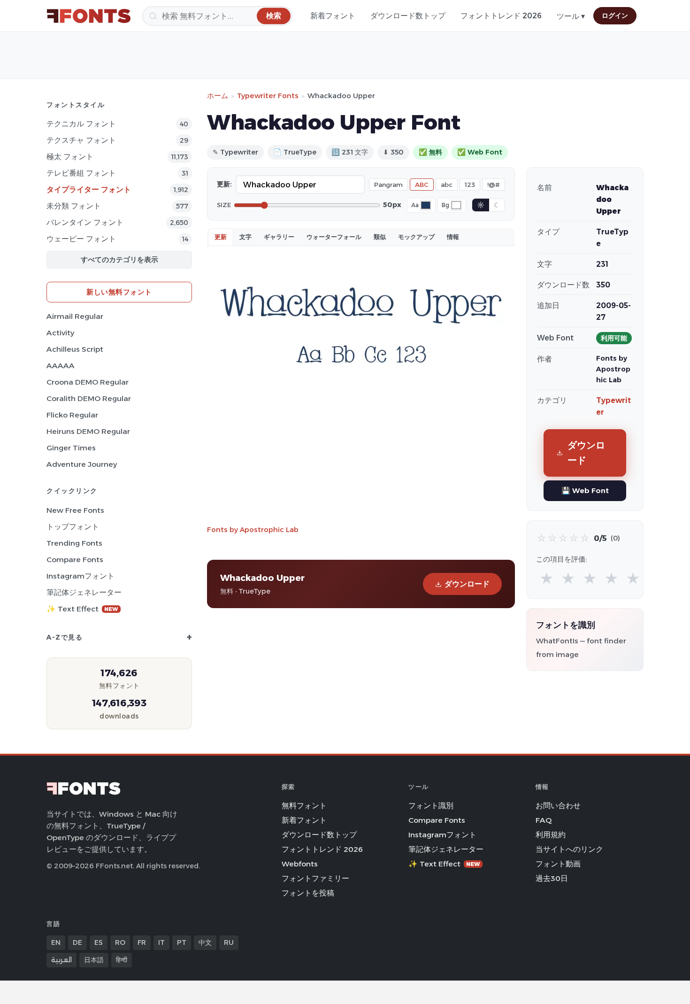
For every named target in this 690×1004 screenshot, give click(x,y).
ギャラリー (279, 236)
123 (470, 184)
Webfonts (300, 863)
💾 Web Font (585, 490)
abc (446, 184)
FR (142, 942)
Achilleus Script (74, 349)
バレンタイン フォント (84, 222)
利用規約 (551, 834)
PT (181, 942)
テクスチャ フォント (81, 140)
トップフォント (72, 526)
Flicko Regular (72, 414)
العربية (61, 960)
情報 (453, 236)
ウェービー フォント (81, 238)
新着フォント (332, 15)
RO (120, 942)
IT (161, 942)
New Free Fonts (75, 510)
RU (229, 942)
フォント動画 (558, 863)
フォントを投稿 (308, 892)
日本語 (94, 960)
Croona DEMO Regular (87, 382)
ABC (422, 184)
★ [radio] (546, 579)
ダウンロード (467, 583)
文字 (245, 236)
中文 (205, 942)
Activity (60, 332)
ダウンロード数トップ (407, 15)
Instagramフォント (80, 576)
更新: (224, 184)
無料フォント (304, 805)
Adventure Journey (81, 464)
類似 (380, 236)
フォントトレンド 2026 (501, 15)
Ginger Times (71, 447)
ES (98, 942)
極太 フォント (69, 156)
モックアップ (416, 236)
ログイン (615, 15)
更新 (221, 236)
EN (56, 942)
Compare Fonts (74, 559)
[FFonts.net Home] (88, 15)
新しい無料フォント (119, 291)
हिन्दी (121, 960)
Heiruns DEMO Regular (88, 431)
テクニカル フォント (81, 123)
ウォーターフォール (334, 236)
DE (77, 942)
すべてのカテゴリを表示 (119, 259)
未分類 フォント (73, 205)
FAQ (544, 820)
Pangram (388, 184)
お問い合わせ (558, 805)
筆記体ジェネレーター (84, 592)
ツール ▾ (571, 16)
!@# (493, 184)
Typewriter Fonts (268, 95)
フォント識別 (430, 805)
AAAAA (60, 365)
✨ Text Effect (82, 608)
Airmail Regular (74, 316)
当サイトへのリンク (569, 849)
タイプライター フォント (88, 189)
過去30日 (552, 878)
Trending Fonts (74, 543)
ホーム (217, 95)
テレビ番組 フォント (81, 173)
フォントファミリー (315, 878)
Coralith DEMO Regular (88, 398)
